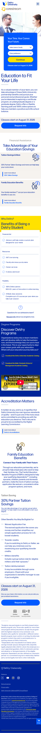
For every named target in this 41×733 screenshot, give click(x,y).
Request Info (11, 317)
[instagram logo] (18, 678)
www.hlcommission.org (18, 700)
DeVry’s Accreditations (12, 432)
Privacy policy (5, 687)
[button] (38, 4)
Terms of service (6, 684)
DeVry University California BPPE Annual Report (14, 690)
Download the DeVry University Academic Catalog (22, 356)
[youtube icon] (8, 678)
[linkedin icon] (13, 678)
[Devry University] (11, 668)
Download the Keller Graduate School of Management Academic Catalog (18, 364)
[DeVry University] (10, 4)
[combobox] (20, 47)
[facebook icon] (2, 678)
